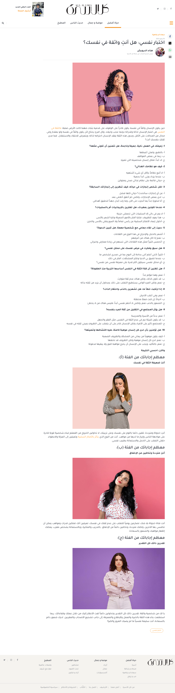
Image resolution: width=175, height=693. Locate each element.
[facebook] (171, 9)
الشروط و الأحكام (68, 687)
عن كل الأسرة (129, 687)
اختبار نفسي (156, 630)
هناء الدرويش (145, 51)
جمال (105, 669)
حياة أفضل (113, 23)
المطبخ (61, 23)
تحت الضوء (74, 669)
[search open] (4, 23)
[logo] (87, 9)
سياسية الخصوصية (49, 687)
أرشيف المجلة (24, 11)
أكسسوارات (102, 673)
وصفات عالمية (45, 665)
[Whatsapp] (170, 50)
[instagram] (164, 9)
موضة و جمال (95, 23)
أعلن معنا (115, 687)
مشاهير (75, 665)
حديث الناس (76, 23)
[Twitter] (170, 43)
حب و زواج (132, 677)
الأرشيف (103, 687)
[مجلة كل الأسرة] (160, 662)
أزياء (105, 665)
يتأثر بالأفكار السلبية (88, 437)
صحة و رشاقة (130, 669)
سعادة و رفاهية (158, 35)
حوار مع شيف (45, 669)
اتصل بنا (92, 687)
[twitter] (157, 9)
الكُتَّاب (82, 687)
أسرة (134, 665)
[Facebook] (170, 36)
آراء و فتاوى (74, 673)
